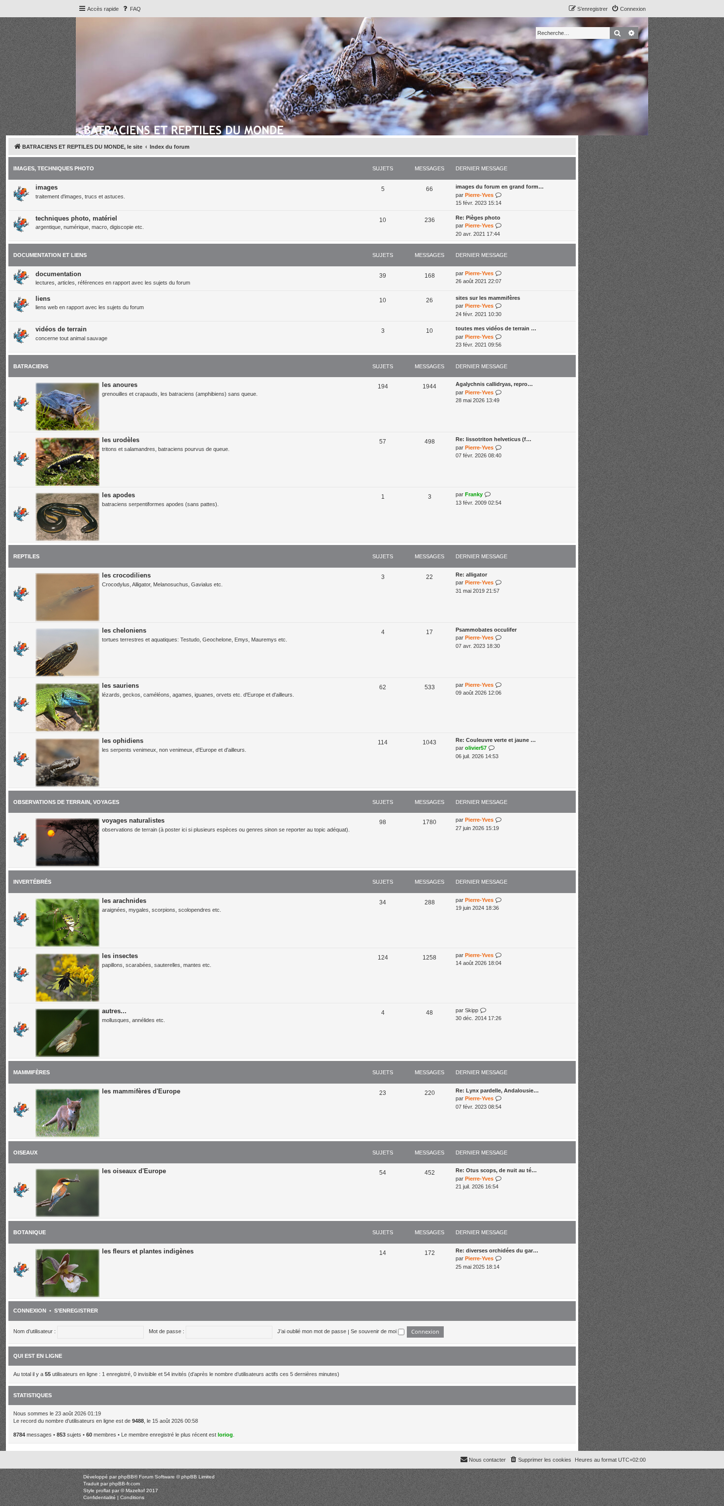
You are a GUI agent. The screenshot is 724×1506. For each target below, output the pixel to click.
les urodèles (120, 440)
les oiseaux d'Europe (134, 1171)
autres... (114, 1011)
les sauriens (120, 685)
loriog (225, 1435)
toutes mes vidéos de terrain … (496, 328)
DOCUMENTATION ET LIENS (50, 255)
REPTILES (26, 556)
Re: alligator (471, 574)
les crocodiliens (126, 575)
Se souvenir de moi (374, 1331)
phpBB (126, 1476)
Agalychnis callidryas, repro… (494, 384)
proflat (103, 1490)
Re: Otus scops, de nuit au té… (496, 1170)
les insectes (120, 956)
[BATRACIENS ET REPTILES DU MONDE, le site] (184, 128)
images (46, 187)
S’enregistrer (76, 1311)
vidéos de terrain (61, 329)
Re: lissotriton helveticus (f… (493, 439)
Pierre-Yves (479, 195)
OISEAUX (25, 1152)
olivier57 (476, 748)
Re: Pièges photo (478, 218)
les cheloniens (124, 630)
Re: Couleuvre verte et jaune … (496, 740)
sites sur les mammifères (488, 298)
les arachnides (124, 900)
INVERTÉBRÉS (32, 882)
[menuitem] (131, 9)
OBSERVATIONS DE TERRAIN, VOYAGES (66, 802)
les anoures (119, 384)
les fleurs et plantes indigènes (148, 1251)
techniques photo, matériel (76, 218)
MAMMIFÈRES (31, 1072)
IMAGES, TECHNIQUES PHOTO (53, 168)
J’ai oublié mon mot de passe (311, 1331)
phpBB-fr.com (124, 1483)
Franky (474, 494)
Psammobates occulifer (486, 630)
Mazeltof (135, 1490)
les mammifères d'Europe (141, 1091)
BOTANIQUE (29, 1232)
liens (42, 298)
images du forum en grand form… (500, 187)
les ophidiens (122, 740)
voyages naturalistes (133, 820)
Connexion (29, 1311)
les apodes (118, 495)
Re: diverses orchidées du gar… (497, 1250)
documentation (58, 274)
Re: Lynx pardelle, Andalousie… (497, 1090)
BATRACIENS (30, 366)
